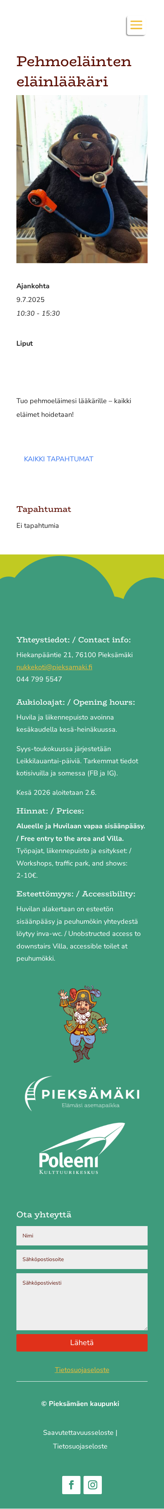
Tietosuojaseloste (82, 1369)
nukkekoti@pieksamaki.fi (54, 667)
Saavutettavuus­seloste (78, 1432)
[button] (136, 30)
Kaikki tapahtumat (58, 459)
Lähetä (82, 1342)
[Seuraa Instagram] (93, 1485)
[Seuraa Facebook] (71, 1485)
